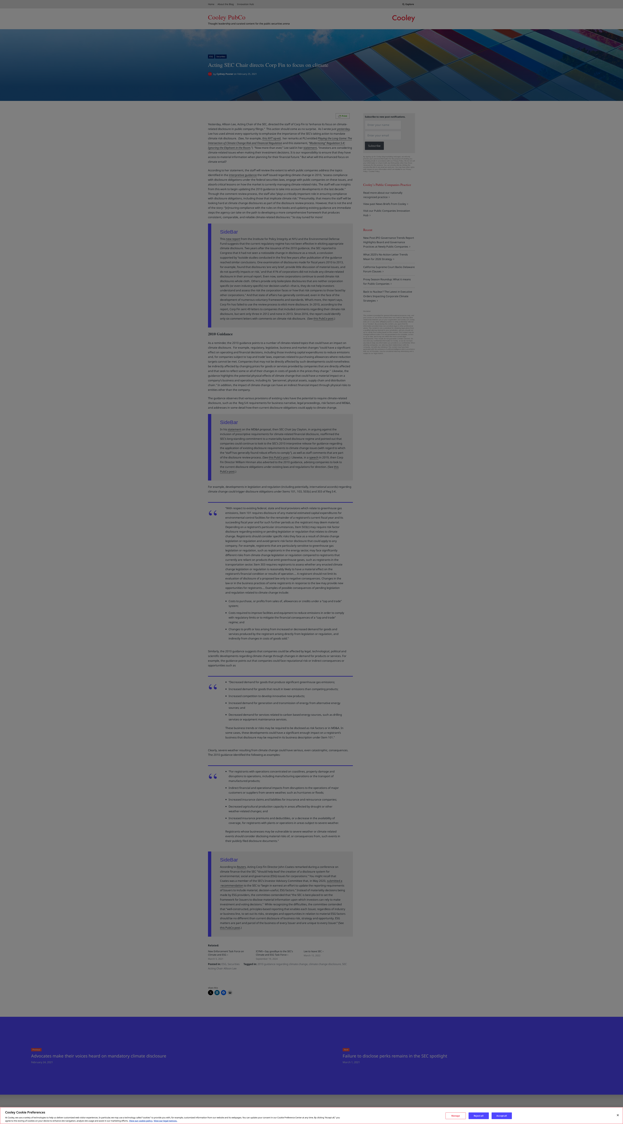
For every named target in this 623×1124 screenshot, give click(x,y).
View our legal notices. (165, 1120)
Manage (455, 1115)
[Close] (617, 1115)
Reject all (478, 1115)
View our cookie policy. (141, 1120)
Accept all (501, 1115)
